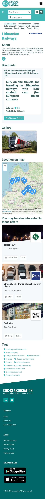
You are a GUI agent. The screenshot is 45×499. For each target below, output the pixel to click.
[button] (41, 3)
